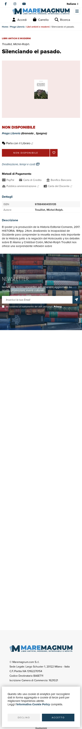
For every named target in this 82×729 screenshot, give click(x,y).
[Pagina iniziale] (41, 11)
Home (5, 26)
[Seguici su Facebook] (6, 4)
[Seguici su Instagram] (15, 4)
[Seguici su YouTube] (24, 4)
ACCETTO (58, 717)
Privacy (58, 306)
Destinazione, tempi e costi (19, 164)
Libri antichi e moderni (38, 26)
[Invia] (76, 300)
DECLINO (24, 717)
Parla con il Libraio (18, 143)
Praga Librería (17, 26)
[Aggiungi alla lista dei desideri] (54, 153)
